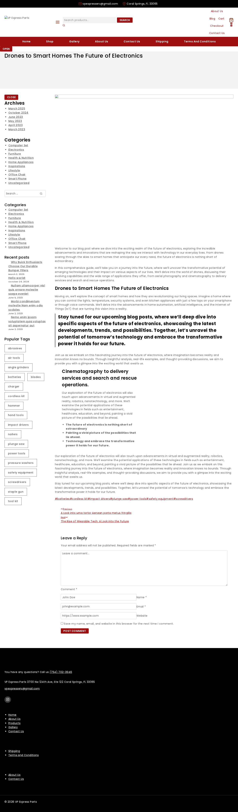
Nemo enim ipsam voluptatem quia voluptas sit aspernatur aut (27, 321)
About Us (217, 11)
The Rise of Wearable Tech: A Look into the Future (95, 519)
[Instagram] (7, 699)
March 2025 (16, 108)
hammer (14, 405)
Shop (50, 41)
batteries (62, 499)
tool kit (13, 501)
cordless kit (79, 499)
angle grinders (18, 367)
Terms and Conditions (200, 41)
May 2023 (15, 121)
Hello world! (16, 278)
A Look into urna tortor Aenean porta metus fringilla (96, 511)
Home (26, 41)
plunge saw (119, 499)
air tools (14, 358)
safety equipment (159, 499)
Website (142, 616)
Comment (69, 589)
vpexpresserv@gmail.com (22, 688)
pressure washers (20, 463)
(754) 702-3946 (61, 672)
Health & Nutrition (21, 158)
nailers (13, 434)
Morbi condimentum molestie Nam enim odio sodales (25, 305)
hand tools (16, 415)
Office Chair (17, 174)
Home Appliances (20, 162)
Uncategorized (18, 183)
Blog (212, 18)
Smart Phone (17, 179)
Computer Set (18, 145)
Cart (221, 18)
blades (36, 377)
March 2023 (16, 129)
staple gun (15, 492)
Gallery (74, 41)
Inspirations (16, 166)
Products (14, 723)
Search (125, 20)
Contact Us (217, 33)
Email (141, 606)
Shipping (162, 41)
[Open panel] (57, 22)
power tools (137, 499)
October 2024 (18, 113)
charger (14, 386)
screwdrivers (183, 499)
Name (141, 597)
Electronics (16, 150)
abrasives (15, 348)
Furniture (14, 154)
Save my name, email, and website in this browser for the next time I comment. (119, 624)
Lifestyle (14, 170)
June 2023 (15, 117)
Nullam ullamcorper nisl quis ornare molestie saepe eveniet (26, 290)
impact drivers (99, 499)
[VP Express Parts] (27, 22)
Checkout (216, 26)
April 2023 (15, 125)
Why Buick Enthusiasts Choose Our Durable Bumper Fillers (25, 266)
